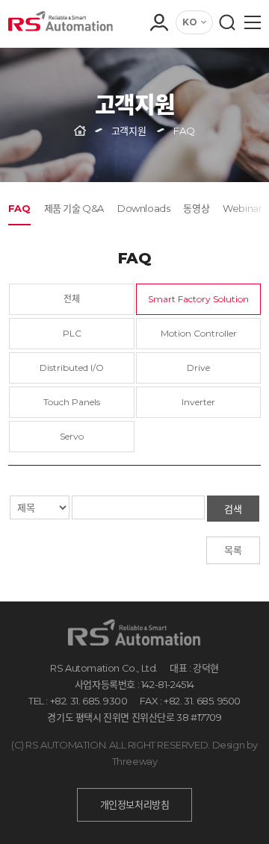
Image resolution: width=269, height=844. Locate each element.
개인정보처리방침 (135, 804)
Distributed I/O (72, 367)
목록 (233, 550)
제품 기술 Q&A (74, 208)
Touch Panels (71, 401)
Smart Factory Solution (198, 298)
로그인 (158, 52)
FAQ (19, 208)
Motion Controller (199, 333)
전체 (72, 298)
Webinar (242, 208)
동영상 (196, 208)
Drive (198, 367)
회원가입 (158, 73)
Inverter (198, 401)
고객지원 (128, 131)
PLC (72, 333)
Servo (72, 436)
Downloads (143, 208)
